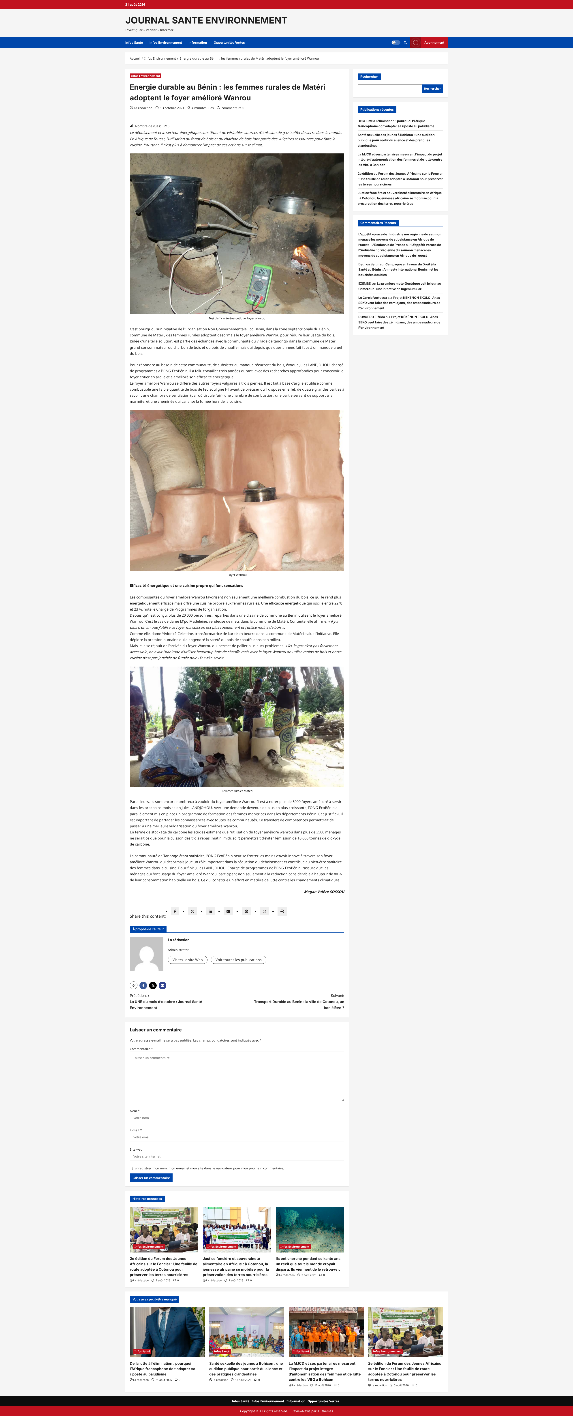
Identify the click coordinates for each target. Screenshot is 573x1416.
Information (198, 42)
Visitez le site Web (188, 959)
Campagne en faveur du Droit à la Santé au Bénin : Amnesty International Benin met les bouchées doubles (398, 269)
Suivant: (299, 1001)
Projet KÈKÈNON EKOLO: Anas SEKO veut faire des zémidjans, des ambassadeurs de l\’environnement (399, 303)
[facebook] (175, 911)
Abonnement (434, 42)
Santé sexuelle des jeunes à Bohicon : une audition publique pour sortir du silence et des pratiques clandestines (396, 140)
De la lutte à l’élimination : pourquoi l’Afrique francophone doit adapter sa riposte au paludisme (162, 1368)
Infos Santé (134, 42)
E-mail (136, 1130)
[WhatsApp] (264, 911)
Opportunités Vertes (229, 42)
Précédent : (166, 1001)
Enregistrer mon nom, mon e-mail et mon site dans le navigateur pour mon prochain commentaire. (209, 1168)
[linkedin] (210, 911)
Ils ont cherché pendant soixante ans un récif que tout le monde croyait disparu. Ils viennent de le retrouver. (308, 1264)
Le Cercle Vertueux (372, 297)
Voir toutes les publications (239, 959)
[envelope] (228, 911)
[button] (405, 42)
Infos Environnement (166, 42)
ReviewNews (301, 1411)
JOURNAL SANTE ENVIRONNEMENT (206, 20)
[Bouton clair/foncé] (395, 42)
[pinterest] (246, 911)
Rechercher (369, 76)
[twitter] (192, 911)
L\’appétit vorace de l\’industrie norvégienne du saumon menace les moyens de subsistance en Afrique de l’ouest (399, 250)
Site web (136, 1149)
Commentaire (141, 1049)
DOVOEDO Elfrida (371, 317)
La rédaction (143, 108)
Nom (135, 1111)
